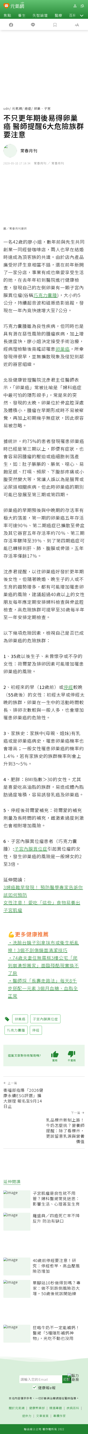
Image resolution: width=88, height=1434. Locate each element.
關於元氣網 (17, 1408)
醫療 (58, 15)
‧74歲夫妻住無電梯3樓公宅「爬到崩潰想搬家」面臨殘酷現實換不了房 (43, 965)
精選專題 (55, 1408)
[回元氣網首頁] (17, 5)
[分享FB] (11, 24)
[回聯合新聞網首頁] (6, 6)
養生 (22, 15)
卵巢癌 (63, 349)
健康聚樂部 (37, 1408)
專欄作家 (59, 1416)
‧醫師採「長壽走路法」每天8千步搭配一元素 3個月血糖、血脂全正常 (43, 988)
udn (6, 108)
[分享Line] (33, 24)
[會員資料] (75, 6)
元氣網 (17, 108)
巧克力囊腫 (45, 295)
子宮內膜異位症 (30, 848)
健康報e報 (47, 1387)
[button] (81, 15)
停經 (68, 687)
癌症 (28, 108)
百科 (73, 15)
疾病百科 (73, 1408)
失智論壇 (40, 15)
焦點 (7, 15)
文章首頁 (42, 1416)
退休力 (27, 1416)
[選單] (82, 6)
